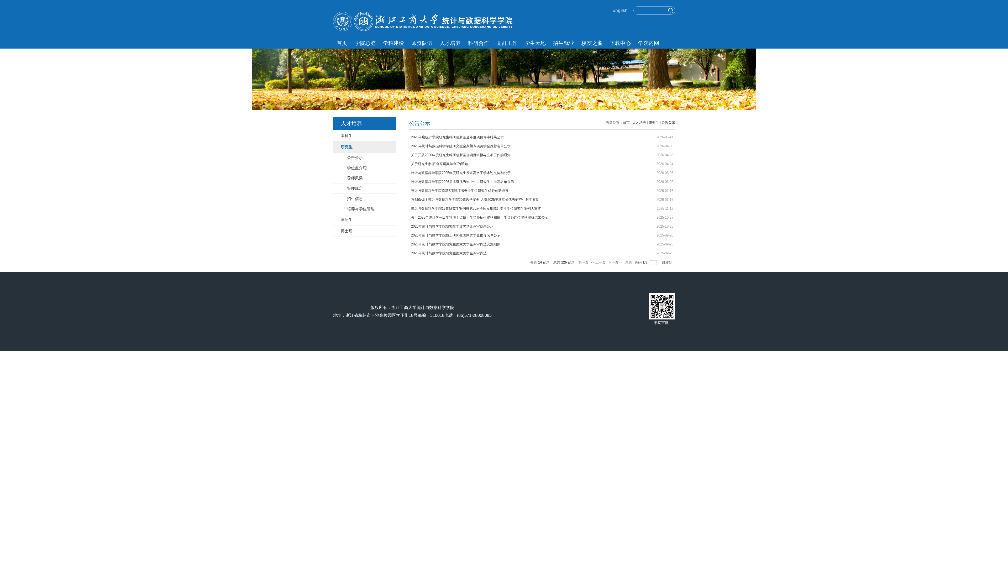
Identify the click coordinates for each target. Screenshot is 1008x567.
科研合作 (478, 43)
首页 (342, 43)
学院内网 (648, 43)
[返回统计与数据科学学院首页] (422, 13)
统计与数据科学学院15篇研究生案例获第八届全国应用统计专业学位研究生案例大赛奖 (476, 209)
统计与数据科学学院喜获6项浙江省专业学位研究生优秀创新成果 (459, 191)
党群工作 (506, 43)
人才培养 (450, 43)
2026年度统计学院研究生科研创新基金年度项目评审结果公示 (457, 137)
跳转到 (667, 262)
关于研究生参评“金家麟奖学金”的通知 (439, 164)
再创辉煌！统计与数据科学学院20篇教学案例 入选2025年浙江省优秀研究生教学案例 (475, 200)
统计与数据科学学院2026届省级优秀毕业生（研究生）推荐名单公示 (462, 182)
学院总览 (365, 43)
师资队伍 (421, 43)
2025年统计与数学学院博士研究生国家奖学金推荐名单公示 (455, 235)
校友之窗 (591, 43)
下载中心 (620, 43)
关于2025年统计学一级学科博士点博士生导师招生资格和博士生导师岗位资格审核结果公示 (479, 217)
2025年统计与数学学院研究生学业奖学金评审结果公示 (452, 226)
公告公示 (668, 123)
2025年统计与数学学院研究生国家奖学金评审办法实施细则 (455, 244)
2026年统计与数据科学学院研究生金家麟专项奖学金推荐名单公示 (461, 146)
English (620, 10)
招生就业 (563, 43)
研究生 (654, 123)
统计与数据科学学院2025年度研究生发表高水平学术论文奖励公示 (461, 173)
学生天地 (535, 43)
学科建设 (393, 43)
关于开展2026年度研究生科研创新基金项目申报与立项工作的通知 (461, 155)
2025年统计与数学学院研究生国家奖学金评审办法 (449, 253)
